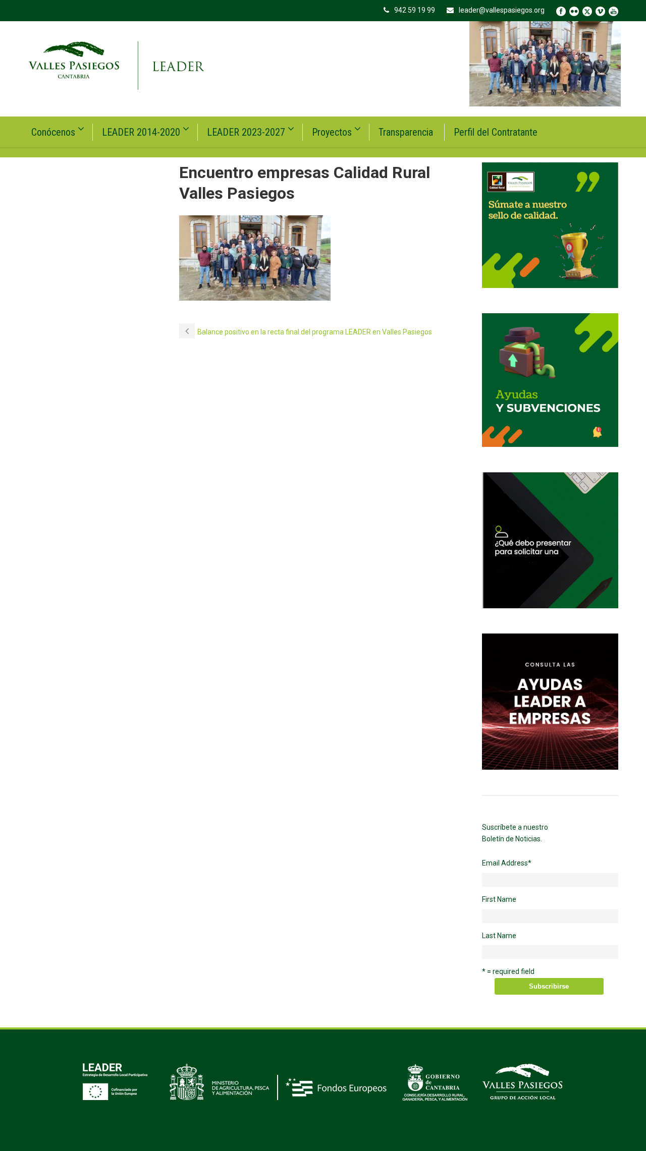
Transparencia (406, 132)
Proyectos (332, 132)
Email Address (506, 863)
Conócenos (53, 132)
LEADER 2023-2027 (246, 132)
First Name (499, 899)
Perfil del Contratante (495, 132)
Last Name (499, 936)
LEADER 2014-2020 (141, 132)
